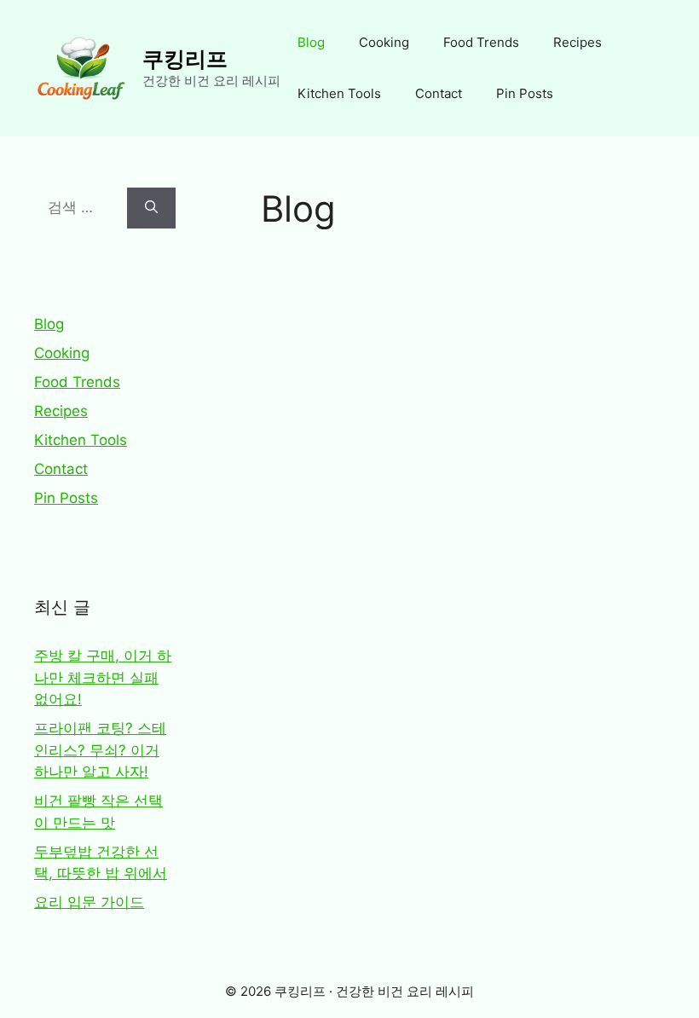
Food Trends (481, 42)
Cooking (384, 42)
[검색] (151, 208)
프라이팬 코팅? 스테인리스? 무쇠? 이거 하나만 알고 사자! (100, 750)
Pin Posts (524, 93)
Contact (438, 93)
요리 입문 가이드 (89, 902)
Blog (311, 42)
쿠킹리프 (185, 59)
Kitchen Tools (339, 93)
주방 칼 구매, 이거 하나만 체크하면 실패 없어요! (102, 677)
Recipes (577, 42)
